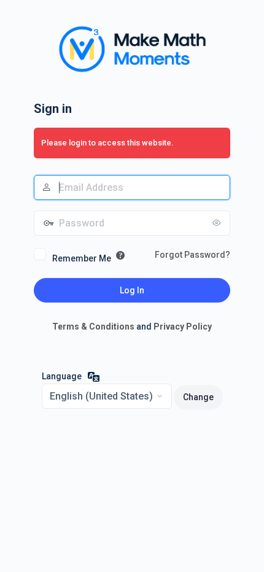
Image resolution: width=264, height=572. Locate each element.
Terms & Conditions (93, 326)
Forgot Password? (192, 255)
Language (62, 376)
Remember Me (81, 258)
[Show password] (218, 223)
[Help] (120, 255)
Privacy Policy (182, 326)
